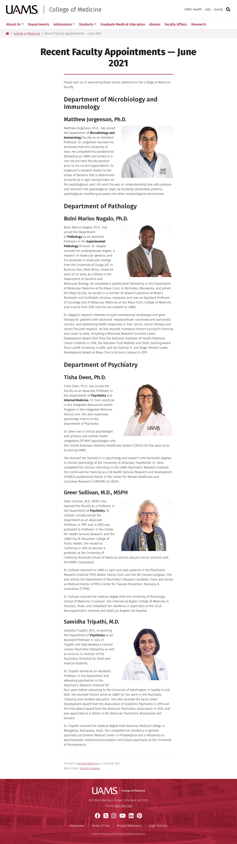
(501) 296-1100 (123, 806)
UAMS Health (193, 9)
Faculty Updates (90, 768)
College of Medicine (75, 9)
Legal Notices (158, 826)
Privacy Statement (129, 826)
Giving (218, 9)
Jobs (208, 9)
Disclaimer (77, 826)
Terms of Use (100, 826)
